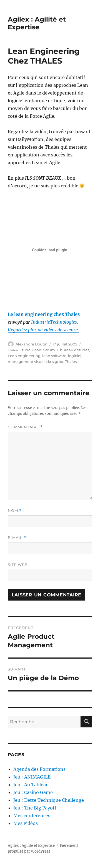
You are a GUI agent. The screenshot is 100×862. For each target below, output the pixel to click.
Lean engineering (24, 355)
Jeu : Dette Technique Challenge (48, 800)
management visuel (26, 361)
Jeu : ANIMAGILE (32, 777)
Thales (71, 361)
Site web (18, 564)
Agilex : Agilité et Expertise (37, 23)
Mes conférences (31, 815)
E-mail (17, 537)
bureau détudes (74, 350)
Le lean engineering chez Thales (44, 314)
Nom (15, 510)
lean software (54, 355)
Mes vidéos (25, 823)
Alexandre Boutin (32, 344)
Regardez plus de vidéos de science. (43, 329)
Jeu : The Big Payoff (34, 808)
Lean (36, 350)
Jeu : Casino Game (33, 792)
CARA (13, 350)
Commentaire (25, 427)
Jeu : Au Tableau (31, 784)
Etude (25, 350)
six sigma (54, 361)
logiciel (74, 355)
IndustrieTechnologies (54, 322)
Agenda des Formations (39, 769)
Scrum (49, 350)
